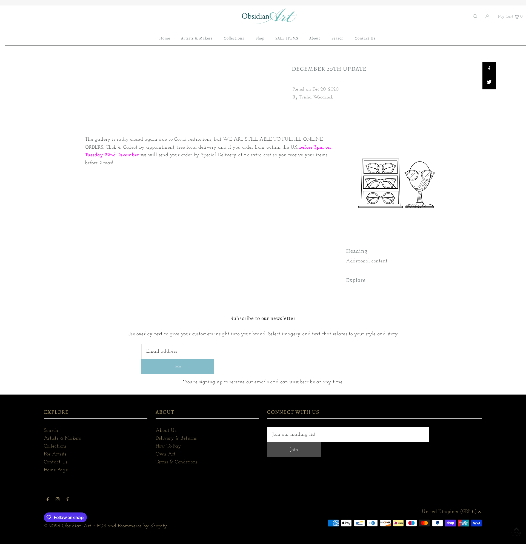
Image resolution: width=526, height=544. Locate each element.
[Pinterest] (68, 500)
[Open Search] (475, 16)
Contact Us (56, 462)
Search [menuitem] (337, 38)
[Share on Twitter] (489, 82)
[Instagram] (57, 500)
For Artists (55, 454)
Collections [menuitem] (234, 38)
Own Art (166, 454)
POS (101, 526)
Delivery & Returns (176, 438)
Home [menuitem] (164, 38)
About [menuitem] (314, 38)
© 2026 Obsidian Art (68, 526)
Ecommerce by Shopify (142, 526)
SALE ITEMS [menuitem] (286, 38)
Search (51, 430)
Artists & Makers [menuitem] (197, 38)
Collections (55, 446)
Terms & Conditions (177, 462)
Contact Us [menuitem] (365, 38)
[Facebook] (48, 500)
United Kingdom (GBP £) (449, 511)
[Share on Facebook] (489, 69)
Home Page (56, 470)
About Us (166, 430)
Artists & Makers (62, 438)
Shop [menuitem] (260, 38)
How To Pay (168, 446)
